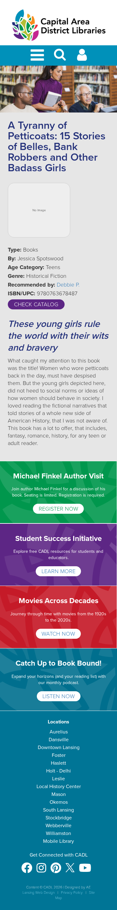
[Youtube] (85, 865)
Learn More (58, 571)
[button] (60, 57)
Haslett (58, 763)
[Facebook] (26, 865)
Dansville (59, 740)
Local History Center (59, 786)
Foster (59, 755)
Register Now (58, 508)
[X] (70, 865)
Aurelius (59, 732)
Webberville (58, 825)
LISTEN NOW (58, 696)
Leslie (58, 779)
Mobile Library (58, 841)
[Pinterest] (56, 865)
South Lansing (58, 810)
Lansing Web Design (38, 892)
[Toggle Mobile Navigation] (38, 55)
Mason (58, 794)
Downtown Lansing (59, 747)
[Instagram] (41, 865)
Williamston (58, 833)
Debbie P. (68, 284)
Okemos (59, 802)
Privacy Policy (72, 892)
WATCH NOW (58, 633)
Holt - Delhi (58, 771)
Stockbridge (59, 818)
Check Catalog (36, 304)
